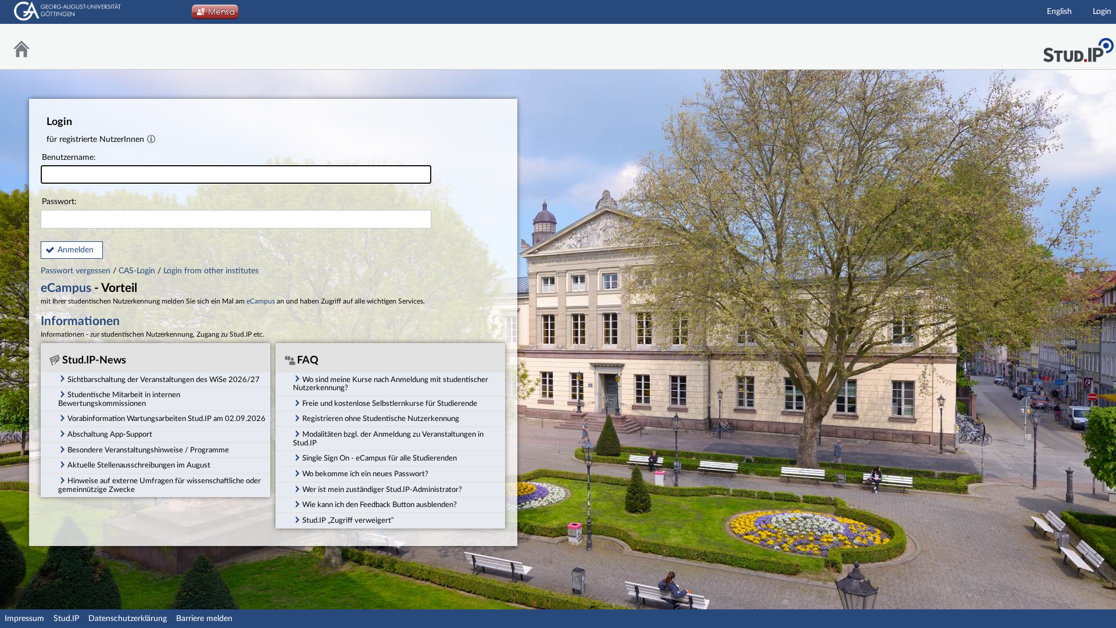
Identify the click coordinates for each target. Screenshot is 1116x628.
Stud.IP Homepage (1078, 46)
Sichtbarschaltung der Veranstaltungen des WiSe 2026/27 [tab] (163, 380)
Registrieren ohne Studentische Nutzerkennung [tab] (380, 419)
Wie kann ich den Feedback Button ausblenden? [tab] (379, 505)
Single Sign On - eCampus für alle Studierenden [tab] (379, 458)
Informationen (80, 321)
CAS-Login (137, 271)
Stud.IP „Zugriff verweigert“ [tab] (348, 520)
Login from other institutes (211, 271)
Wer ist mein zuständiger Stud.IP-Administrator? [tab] (382, 490)
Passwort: (59, 202)
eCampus (66, 288)
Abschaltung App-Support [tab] (109, 434)
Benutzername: (69, 158)
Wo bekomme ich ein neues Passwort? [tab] (365, 474)
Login (1102, 12)
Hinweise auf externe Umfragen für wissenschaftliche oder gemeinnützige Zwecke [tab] (159, 485)
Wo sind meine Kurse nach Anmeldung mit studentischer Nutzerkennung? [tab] (390, 384)
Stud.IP (66, 619)
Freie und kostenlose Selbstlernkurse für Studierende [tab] (389, 403)
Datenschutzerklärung (127, 619)
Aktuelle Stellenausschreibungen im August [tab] (138, 465)
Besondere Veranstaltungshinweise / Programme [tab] (148, 450)
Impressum (24, 619)
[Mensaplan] (215, 15)
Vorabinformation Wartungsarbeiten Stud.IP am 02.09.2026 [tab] (166, 419)
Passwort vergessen (77, 271)
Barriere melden (204, 619)
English (1059, 12)
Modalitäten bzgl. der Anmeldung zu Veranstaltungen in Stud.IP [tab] (388, 438)
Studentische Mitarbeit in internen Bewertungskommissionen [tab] (119, 399)
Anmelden (76, 250)
